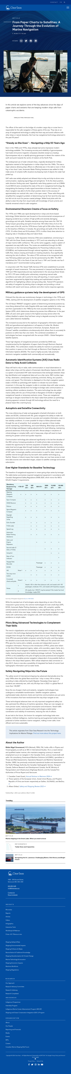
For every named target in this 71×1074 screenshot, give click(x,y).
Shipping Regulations (12, 970)
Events (8, 1036)
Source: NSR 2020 (28, 598)
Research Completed (12, 993)
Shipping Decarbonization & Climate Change (19, 956)
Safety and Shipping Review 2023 (32, 786)
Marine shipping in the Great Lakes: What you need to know (26, 838)
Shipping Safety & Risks (13, 942)
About (7, 1022)
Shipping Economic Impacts (14, 963)
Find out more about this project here (47, 733)
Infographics (9, 923)
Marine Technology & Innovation (16, 959)
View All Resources (14, 934)
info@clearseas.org (13, 888)
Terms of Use (40, 1061)
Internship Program (11, 1005)
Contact (54, 2)
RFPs (7, 1040)
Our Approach (10, 983)
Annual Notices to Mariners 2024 (38, 776)
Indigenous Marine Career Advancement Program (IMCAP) (24, 1009)
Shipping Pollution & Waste (14, 949)
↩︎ (51, 776)
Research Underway (12, 990)
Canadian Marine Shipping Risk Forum (17, 1047)
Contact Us (11, 892)
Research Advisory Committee (15, 986)
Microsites (9, 910)
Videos (8, 920)
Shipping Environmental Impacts (16, 945)
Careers (8, 1043)
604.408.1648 (12, 886)
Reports (8, 913)
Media (8, 1033)
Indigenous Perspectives (13, 1002)
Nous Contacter (13, 895)
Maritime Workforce (12, 966)
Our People (9, 1026)
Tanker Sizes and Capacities (24, 847)
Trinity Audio (23, 117)
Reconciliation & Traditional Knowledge (18, 952)
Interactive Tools (11, 927)
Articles (8, 916)
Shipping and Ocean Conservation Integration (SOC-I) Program (25, 1012)
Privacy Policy (55, 1055)
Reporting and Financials (13, 1029)
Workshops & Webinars (13, 930)
